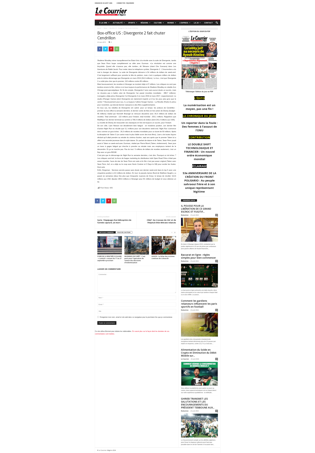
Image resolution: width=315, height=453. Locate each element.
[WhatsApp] (116, 49)
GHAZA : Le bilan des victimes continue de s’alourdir (163, 257)
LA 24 (196, 23)
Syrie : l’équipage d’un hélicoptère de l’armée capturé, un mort (114, 221)
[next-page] (175, 232)
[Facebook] (99, 49)
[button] (216, 22)
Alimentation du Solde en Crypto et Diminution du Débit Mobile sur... (198, 352)
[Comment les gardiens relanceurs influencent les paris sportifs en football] (199, 325)
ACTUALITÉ (118, 23)
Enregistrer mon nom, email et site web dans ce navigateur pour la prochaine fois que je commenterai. (136, 317)
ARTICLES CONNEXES (106, 232)
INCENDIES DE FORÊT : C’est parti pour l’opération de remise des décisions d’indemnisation (134, 259)
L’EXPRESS (184, 23)
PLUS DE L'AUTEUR (123, 232)
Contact (208, 23)
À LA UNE (103, 23)
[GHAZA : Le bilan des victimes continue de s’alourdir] (163, 245)
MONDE (170, 23)
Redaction (185, 215)
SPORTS (131, 23)
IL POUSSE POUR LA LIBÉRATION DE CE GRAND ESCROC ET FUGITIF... (196, 208)
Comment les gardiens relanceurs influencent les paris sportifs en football (199, 303)
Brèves (105, 28)
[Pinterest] (111, 49)
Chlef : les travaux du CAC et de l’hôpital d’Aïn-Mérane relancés (161, 221)
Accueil (99, 28)
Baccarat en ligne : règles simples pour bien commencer (198, 256)
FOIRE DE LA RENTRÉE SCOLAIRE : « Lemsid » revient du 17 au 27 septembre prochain (109, 258)
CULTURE (158, 23)
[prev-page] (172, 232)
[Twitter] (105, 49)
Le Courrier (185, 359)
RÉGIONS (144, 23)
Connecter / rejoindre (125, 3)
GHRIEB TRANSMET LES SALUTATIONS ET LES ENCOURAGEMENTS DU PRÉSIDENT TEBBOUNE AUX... (197, 403)
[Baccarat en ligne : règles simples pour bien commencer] (199, 276)
